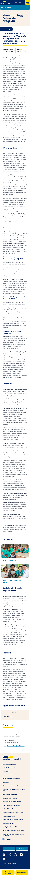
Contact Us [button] (22, 849)
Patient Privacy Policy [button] (9, 816)
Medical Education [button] (6, 7)
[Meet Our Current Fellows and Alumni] (15, 571)
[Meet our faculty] (15, 551)
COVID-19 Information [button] (9, 768)
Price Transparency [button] (8, 823)
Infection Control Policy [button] (9, 794)
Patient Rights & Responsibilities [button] (12, 820)
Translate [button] (8, 839)
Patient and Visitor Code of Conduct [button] (13, 812)
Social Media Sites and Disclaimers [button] (13, 830)
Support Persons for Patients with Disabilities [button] (13, 834)
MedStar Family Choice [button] (9, 798)
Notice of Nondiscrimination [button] (11, 805)
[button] (12, 2)
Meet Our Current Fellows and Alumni (12, 581)
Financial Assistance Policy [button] (10, 786)
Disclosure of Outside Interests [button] (12, 775)
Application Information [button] (8, 872)
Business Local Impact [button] (9, 764)
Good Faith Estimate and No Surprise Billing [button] (13, 790)
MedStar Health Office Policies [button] (12, 802)
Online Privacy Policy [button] (9, 809)
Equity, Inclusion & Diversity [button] (11, 779)
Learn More (6, 717)
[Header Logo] (5, 2)
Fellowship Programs (8, 12)
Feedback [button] (5, 782)
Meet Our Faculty (8, 561)
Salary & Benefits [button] (21, 872)
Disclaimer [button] (5, 771)
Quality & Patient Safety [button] (10, 827)
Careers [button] (8, 849)
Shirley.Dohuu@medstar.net (15, 746)
